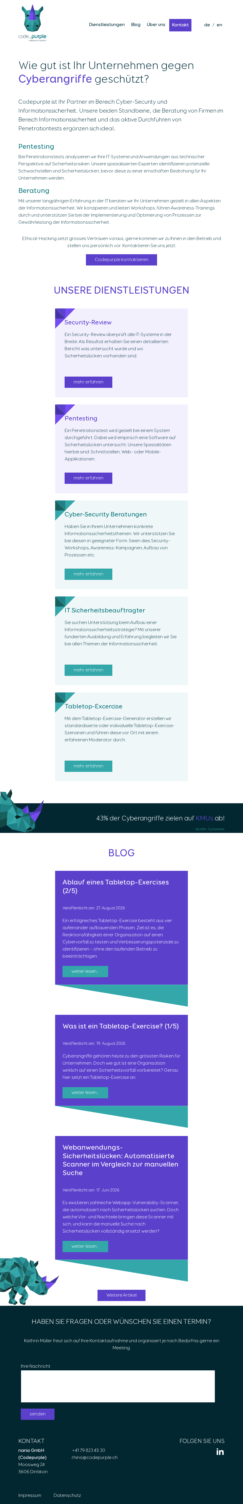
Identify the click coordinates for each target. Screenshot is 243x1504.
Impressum (29, 1495)
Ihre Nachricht (35, 1366)
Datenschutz (67, 1495)
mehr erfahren (88, 382)
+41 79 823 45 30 (88, 1450)
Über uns (156, 25)
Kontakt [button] (180, 25)
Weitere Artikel (121, 1295)
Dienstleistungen (107, 25)
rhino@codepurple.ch (95, 1457)
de (207, 25)
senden (38, 1414)
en (219, 25)
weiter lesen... (85, 971)
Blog (135, 25)
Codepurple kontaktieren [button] (121, 259)
